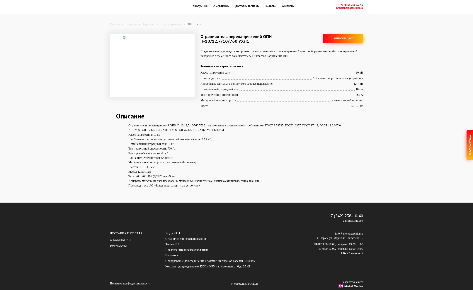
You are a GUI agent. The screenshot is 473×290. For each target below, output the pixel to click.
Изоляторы (172, 255)
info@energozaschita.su (349, 8)
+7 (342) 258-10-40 (352, 4)
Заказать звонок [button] (353, 220)
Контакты (288, 6)
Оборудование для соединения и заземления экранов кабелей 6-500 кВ (210, 260)
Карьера (271, 6)
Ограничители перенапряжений (185, 238)
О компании (221, 6)
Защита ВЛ (172, 244)
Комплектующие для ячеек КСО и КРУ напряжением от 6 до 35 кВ (207, 266)
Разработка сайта (352, 282)
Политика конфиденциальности (130, 283)
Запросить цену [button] (343, 38)
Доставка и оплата (247, 6)
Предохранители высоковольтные (186, 249)
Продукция (200, 6)
